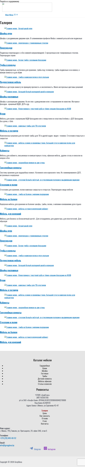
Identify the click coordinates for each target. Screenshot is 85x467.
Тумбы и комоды (8, 65)
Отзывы (45, 418)
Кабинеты (4, 150)
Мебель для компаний (10, 213)
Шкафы (45, 370)
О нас (45, 421)
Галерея (45, 410)
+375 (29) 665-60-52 (8, 438)
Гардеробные (45, 365)
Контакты (44, 423)
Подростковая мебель (10, 82)
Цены (45, 413)
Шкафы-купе (6, 33)
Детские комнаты (45, 378)
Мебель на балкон (8, 199)
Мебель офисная (44, 381)
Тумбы (44, 376)
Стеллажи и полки (8, 184)
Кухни (2, 113)
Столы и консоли (45, 383)
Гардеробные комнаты (10, 167)
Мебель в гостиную (9, 130)
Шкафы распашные (9, 96)
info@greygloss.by (7, 445)
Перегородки (6, 47)
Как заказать (45, 415)
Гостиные (44, 373)
